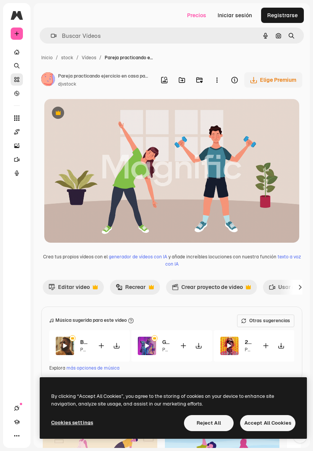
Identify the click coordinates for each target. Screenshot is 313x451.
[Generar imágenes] (17, 146)
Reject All (209, 423)
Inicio (47, 58)
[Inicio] (17, 52)
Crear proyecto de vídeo (207, 289)
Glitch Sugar (166, 342)
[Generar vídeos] (17, 159)
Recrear (131, 289)
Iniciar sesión (235, 15)
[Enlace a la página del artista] (48, 80)
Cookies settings (72, 422)
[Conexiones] (17, 408)
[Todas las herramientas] (17, 118)
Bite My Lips (84, 342)
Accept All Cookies (267, 423)
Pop (84, 350)
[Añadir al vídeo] (101, 346)
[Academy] (17, 422)
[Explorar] (17, 93)
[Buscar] (17, 66)
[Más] (17, 436)
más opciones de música (92, 368)
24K (249, 342)
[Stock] (17, 79)
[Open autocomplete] (50, 36)
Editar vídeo (69, 289)
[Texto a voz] (17, 173)
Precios (196, 15)
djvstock (67, 84)
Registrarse (282, 15)
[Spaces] (17, 132)
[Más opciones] (216, 80)
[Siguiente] (300, 287)
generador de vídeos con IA (138, 257)
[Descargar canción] (116, 346)
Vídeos (89, 58)
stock (67, 58)
